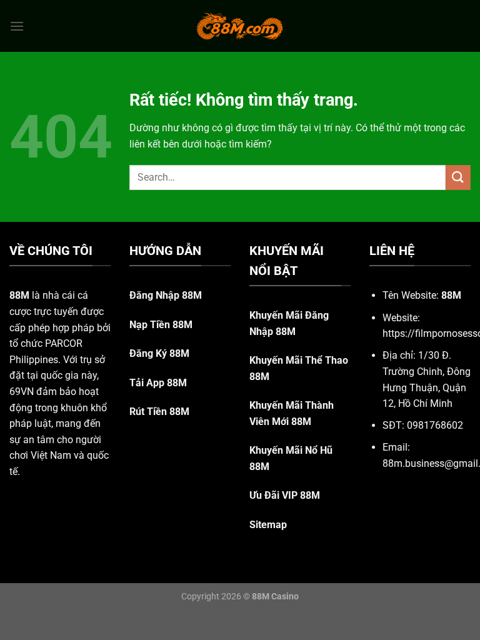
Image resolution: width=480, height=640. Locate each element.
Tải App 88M (158, 383)
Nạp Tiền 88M (160, 325)
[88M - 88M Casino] (240, 25)
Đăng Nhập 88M (165, 295)
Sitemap (268, 525)
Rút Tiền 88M (159, 412)
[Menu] (16, 26)
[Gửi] (458, 177)
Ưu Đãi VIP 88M (284, 495)
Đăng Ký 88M (159, 353)
